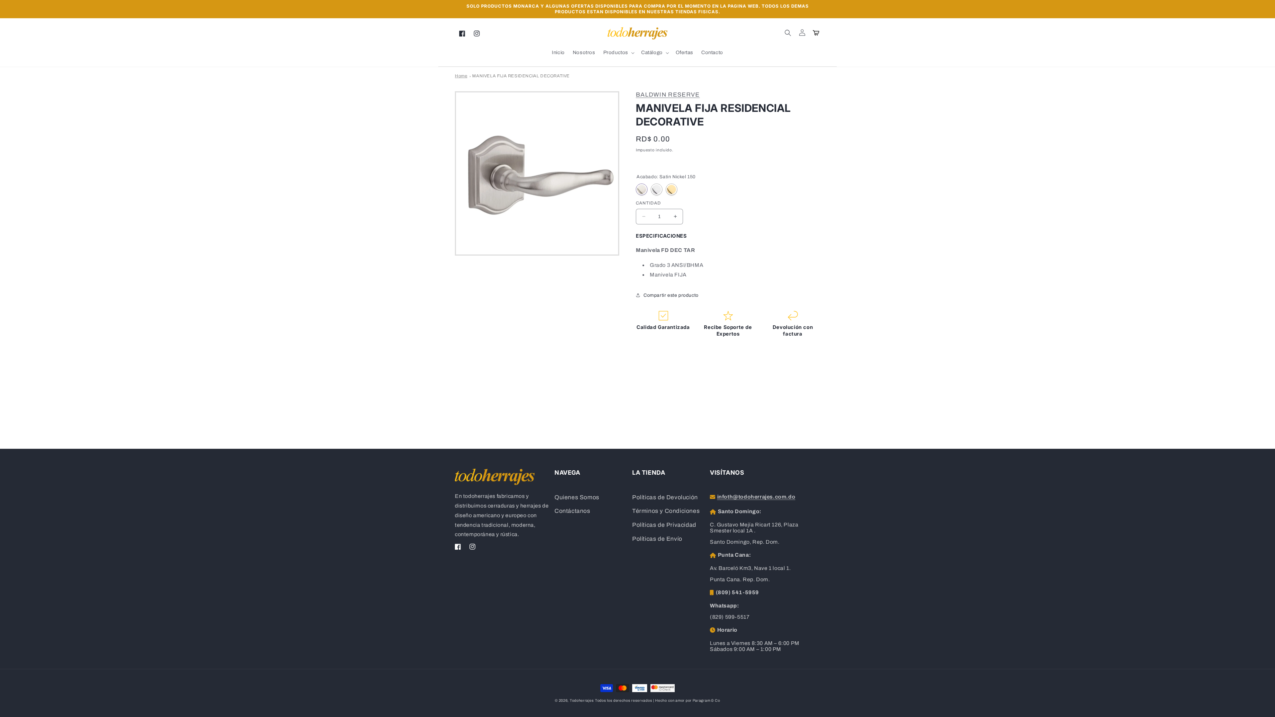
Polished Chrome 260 (656, 189)
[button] (788, 33)
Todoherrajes (582, 700)
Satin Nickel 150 (641, 189)
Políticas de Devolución (665, 497)
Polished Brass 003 (671, 189)
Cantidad (648, 203)
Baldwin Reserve (668, 94)
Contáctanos (572, 511)
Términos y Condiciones (666, 511)
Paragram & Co (706, 700)
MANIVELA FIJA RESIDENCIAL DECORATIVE (521, 76)
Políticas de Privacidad (664, 525)
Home (461, 76)
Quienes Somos (576, 497)
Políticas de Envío (657, 539)
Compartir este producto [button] (671, 295)
